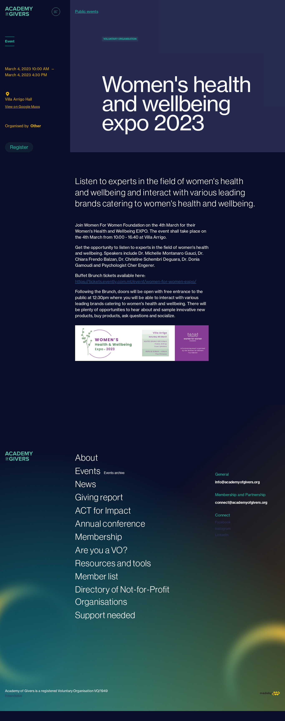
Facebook (223, 522)
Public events (86, 11)
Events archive (114, 473)
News (85, 483)
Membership (98, 536)
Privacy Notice (13, 695)
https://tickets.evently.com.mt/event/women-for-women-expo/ (135, 281)
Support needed (105, 614)
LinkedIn (222, 535)
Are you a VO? (101, 549)
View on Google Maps (22, 107)
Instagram (223, 528)
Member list (97, 576)
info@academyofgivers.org (237, 482)
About (86, 457)
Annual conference (110, 523)
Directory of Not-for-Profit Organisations (122, 595)
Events (88, 470)
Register (19, 147)
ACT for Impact (103, 510)
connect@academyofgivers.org (241, 502)
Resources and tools (113, 563)
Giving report (99, 497)
